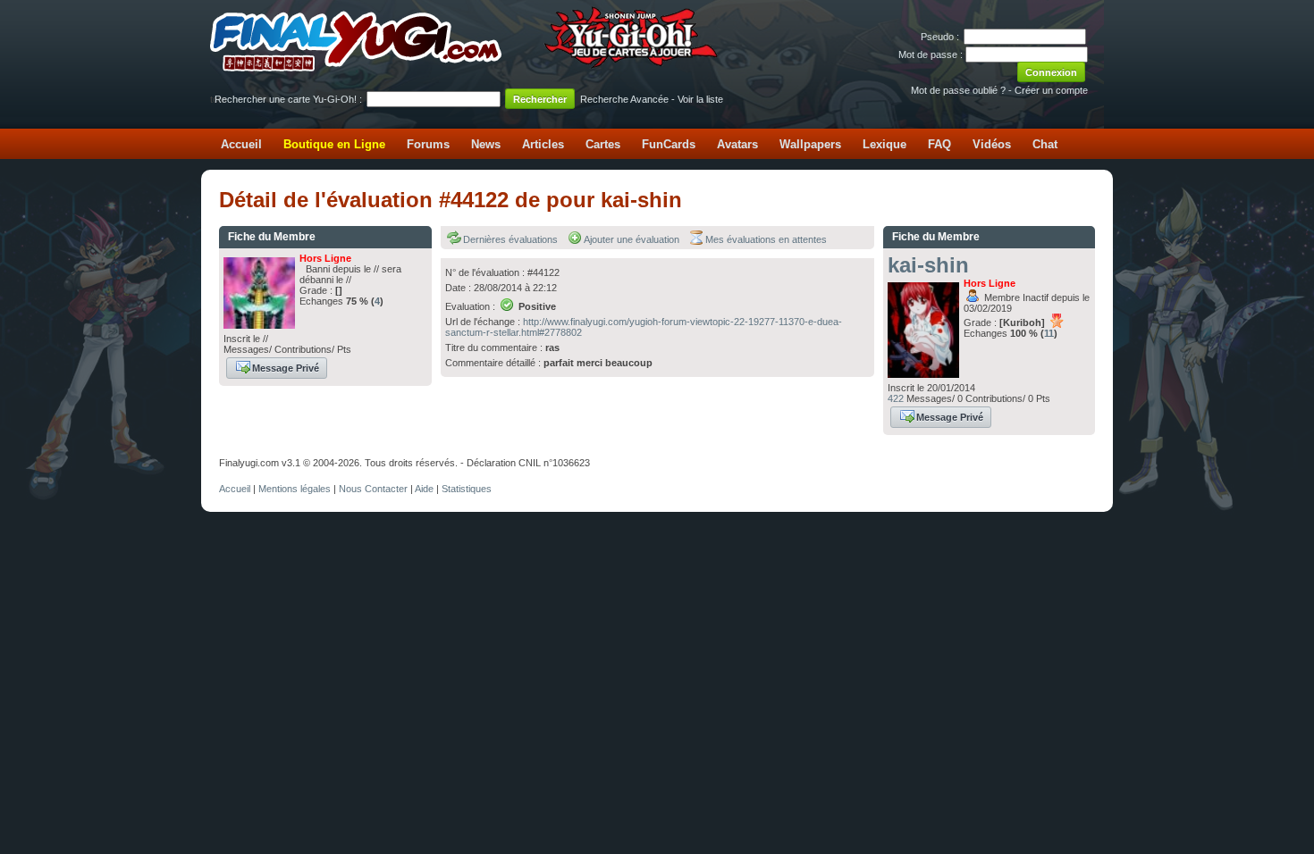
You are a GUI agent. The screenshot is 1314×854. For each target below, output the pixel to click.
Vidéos (992, 144)
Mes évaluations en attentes (766, 239)
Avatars (737, 144)
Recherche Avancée (624, 99)
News (486, 144)
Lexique (884, 144)
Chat (1044, 144)
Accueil (241, 144)
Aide (424, 488)
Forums (428, 144)
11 (1049, 333)
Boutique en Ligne (334, 144)
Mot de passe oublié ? (958, 90)
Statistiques (467, 488)
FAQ (939, 144)
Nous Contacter (373, 488)
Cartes (602, 144)
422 (896, 398)
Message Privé (285, 368)
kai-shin (928, 265)
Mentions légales (294, 488)
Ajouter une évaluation (631, 239)
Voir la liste (700, 99)
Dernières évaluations (510, 239)
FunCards (668, 144)
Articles (543, 144)
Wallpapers (810, 144)
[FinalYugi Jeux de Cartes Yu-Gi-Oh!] (465, 68)
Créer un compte (1051, 90)
